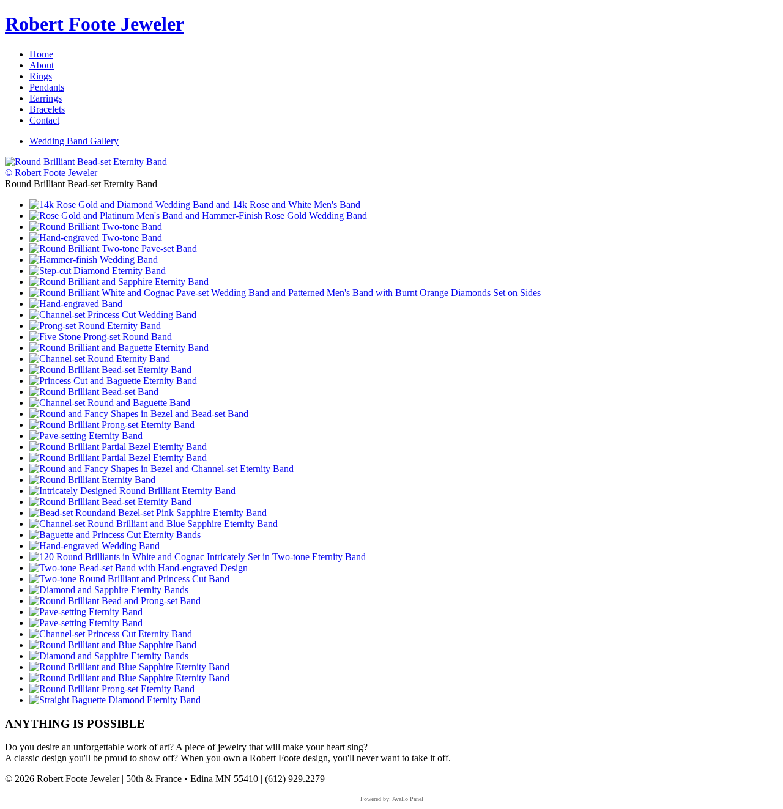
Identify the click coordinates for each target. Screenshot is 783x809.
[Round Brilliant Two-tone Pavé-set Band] (113, 248)
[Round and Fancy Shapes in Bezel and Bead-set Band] (138, 413)
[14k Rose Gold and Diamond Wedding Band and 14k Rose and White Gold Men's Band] (194, 204)
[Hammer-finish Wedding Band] (93, 259)
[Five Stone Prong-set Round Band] (100, 336)
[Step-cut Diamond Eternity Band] (97, 270)
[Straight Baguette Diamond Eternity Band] (115, 700)
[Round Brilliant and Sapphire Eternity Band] (119, 281)
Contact (44, 120)
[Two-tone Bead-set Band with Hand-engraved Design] (138, 568)
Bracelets (47, 109)
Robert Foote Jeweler (94, 24)
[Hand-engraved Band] (75, 303)
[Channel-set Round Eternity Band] (99, 358)
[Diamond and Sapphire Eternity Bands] (108, 590)
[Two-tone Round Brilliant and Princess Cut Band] (129, 579)
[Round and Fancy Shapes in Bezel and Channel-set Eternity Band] (161, 469)
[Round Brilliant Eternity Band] (92, 480)
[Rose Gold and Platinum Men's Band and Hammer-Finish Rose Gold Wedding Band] (198, 215)
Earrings (45, 98)
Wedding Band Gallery (74, 141)
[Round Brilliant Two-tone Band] (95, 226)
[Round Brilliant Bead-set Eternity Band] (110, 369)
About (41, 65)
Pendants (46, 87)
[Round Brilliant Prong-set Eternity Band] (112, 424)
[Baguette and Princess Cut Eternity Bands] (115, 535)
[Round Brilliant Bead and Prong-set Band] (115, 601)
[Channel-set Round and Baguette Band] (109, 402)
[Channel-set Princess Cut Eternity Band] (110, 634)
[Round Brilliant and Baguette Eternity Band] (119, 347)
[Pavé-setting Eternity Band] (86, 435)
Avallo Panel (407, 799)
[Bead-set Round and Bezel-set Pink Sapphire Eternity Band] (148, 513)
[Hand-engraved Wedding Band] (94, 546)
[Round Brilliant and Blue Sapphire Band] (112, 645)
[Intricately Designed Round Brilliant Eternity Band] (132, 491)
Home (41, 54)
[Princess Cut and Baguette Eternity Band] (113, 380)
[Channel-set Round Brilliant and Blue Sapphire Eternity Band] (153, 524)
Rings (40, 76)
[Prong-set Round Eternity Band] (95, 325)
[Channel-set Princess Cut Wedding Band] (112, 314)
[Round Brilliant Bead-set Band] (93, 391)
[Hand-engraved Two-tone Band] (95, 237)
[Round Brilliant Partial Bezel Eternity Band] (118, 446)
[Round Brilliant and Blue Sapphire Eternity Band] (129, 667)
